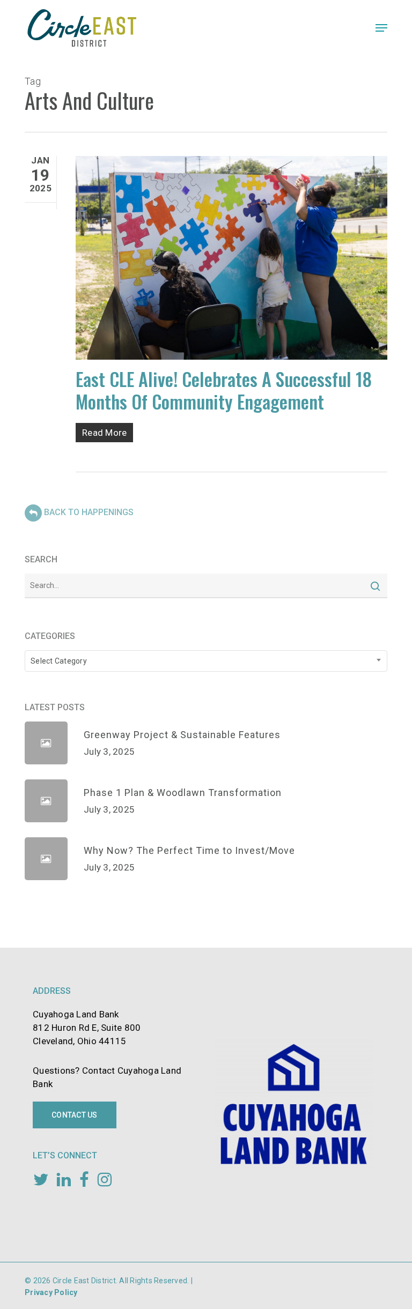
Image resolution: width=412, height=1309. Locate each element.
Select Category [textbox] (59, 661)
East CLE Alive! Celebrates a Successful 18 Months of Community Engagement (224, 390)
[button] (381, 28)
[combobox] (206, 661)
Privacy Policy (51, 1292)
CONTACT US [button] (75, 1115)
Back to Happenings (89, 513)
